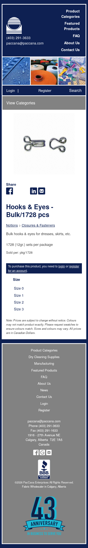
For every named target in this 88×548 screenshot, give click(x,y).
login (61, 266)
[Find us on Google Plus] (42, 454)
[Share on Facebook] (9, 193)
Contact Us (70, 49)
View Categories (20, 103)
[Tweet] (17, 193)
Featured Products (72, 26)
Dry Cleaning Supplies (44, 356)
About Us (72, 42)
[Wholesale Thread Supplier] (44, 71)
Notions (12, 225)
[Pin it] (25, 193)
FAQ (76, 35)
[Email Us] (49, 454)
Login (10, 90)
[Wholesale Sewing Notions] (71, 71)
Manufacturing (44, 363)
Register (44, 90)
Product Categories (70, 14)
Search (75, 90)
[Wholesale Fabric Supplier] (16, 71)
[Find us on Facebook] (36, 454)
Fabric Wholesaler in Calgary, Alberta (44, 486)
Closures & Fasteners (38, 225)
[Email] (41, 193)
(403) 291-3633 (18, 37)
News (44, 390)
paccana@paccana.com (25, 43)
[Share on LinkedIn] (33, 193)
